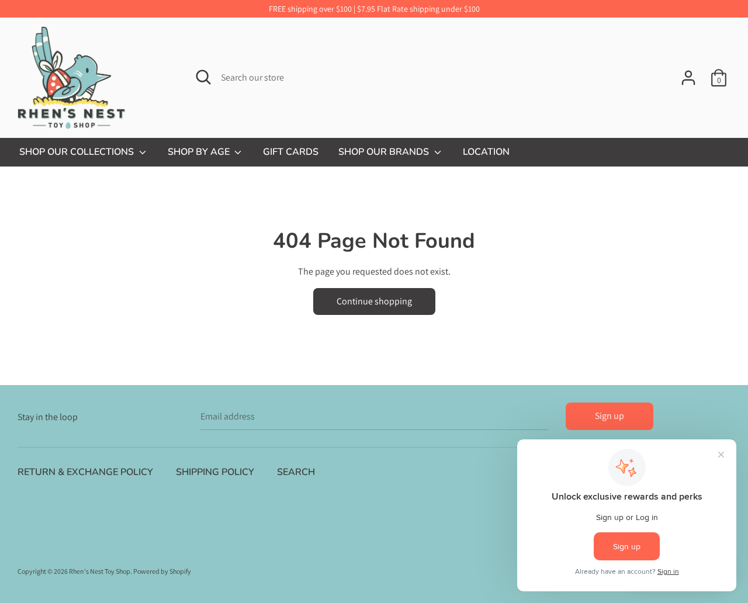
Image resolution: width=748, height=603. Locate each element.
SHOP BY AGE (200, 151)
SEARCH (296, 472)
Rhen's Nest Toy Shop (99, 571)
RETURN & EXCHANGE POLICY (85, 472)
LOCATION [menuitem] (486, 151)
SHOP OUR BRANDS (384, 151)
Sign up (609, 416)
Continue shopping (374, 301)
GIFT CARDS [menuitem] (290, 151)
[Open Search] (203, 77)
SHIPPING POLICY (215, 472)
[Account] (688, 73)
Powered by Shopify (162, 571)
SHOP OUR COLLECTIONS (77, 151)
